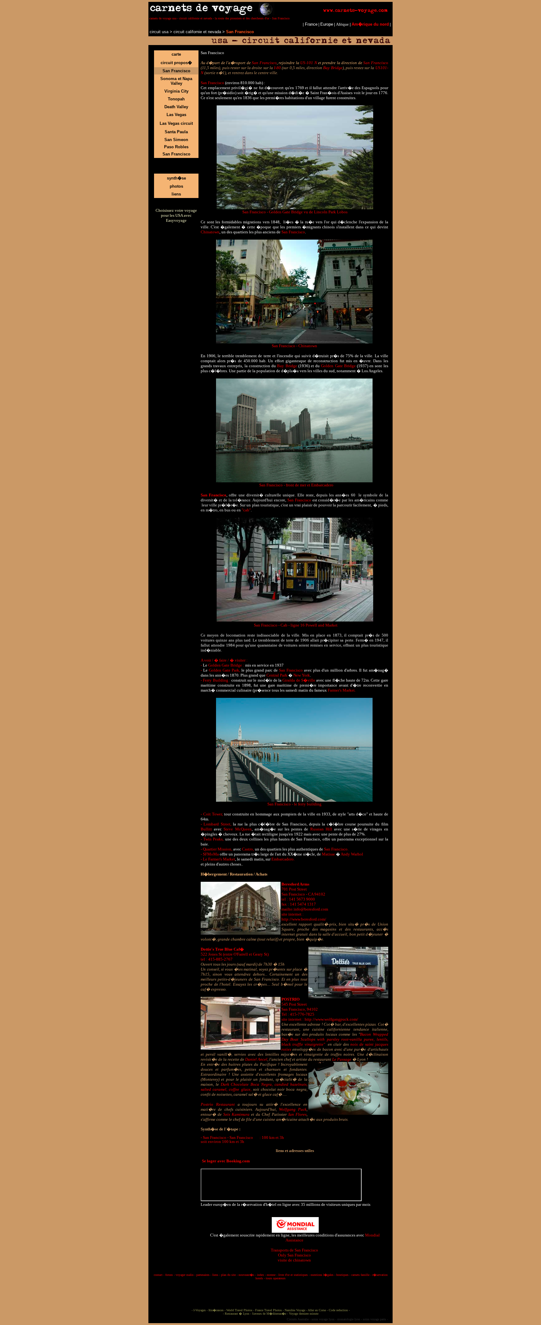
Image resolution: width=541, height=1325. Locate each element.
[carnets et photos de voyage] (270, 14)
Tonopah (176, 99)
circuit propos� (176, 62)
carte (176, 54)
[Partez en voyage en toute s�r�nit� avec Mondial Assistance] (295, 1223)
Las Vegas (176, 114)
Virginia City (176, 91)
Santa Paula (176, 131)
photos (176, 186)
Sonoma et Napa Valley (176, 81)
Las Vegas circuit (176, 123)
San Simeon (176, 139)
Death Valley (176, 106)
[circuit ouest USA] (172, 31)
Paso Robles (176, 147)
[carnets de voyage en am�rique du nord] (149, 31)
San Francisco (176, 71)
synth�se (176, 178)
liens (176, 194)
